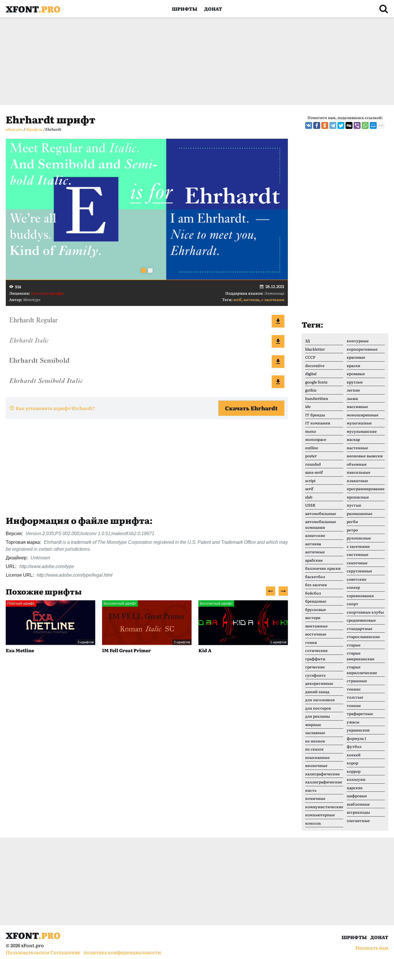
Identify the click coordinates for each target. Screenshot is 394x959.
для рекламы (317, 716)
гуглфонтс (315, 675)
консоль (313, 823)
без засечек (316, 584)
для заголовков (320, 699)
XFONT (33, 8)
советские (356, 579)
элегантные (358, 820)
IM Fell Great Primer (43, 650)
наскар (353, 439)
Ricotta (220, 650)
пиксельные (358, 472)
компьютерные (320, 814)
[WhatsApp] (365, 125)
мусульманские (362, 431)
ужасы (353, 722)
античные (315, 551)
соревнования (360, 595)
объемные (357, 464)
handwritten (316, 398)
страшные (357, 680)
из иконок (315, 741)
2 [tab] (150, 270)
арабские (314, 560)
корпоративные (362, 349)
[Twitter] (340, 125)
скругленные (359, 570)
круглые (355, 382)
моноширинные (362, 415)
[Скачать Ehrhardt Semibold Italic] (278, 381)
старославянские (363, 636)
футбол (354, 746)
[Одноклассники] (324, 125)
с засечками (272, 299)
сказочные (357, 562)
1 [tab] (143, 270)
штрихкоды (358, 812)
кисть (310, 790)
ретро (352, 530)
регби (352, 521)
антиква (251, 299)
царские (355, 787)
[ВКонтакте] (308, 125)
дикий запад (317, 691)
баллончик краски (323, 568)
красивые (356, 357)
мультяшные (359, 423)
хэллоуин (356, 779)
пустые (354, 505)
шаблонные (358, 804)
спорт (352, 603)
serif (237, 299)
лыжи (352, 398)
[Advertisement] (179, 61)
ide (308, 406)
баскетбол (315, 576)
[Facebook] (316, 125)
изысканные (317, 757)
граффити (315, 658)
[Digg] (349, 125)
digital (310, 373)
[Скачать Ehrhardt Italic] (278, 341)
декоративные (319, 683)
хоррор (354, 771)
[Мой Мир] (373, 125)
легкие (353, 390)
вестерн (312, 617)
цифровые (357, 795)
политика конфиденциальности (122, 952)
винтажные (316, 626)
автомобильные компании (320, 524)
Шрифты (184, 8)
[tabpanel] (147, 209)
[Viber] (357, 125)
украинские (358, 730)
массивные (357, 406)
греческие (315, 667)
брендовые (315, 601)
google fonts (316, 382)
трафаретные (360, 713)
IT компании (317, 423)
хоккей (354, 754)
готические (316, 650)
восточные (315, 634)
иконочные (316, 765)
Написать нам (371, 947)
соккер (353, 587)
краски (353, 365)
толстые (355, 697)
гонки (311, 642)
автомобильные (320, 513)
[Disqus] (147, 746)
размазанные (359, 513)
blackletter (315, 349)
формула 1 (356, 738)
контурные (358, 340)
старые (354, 645)
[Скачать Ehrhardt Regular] (278, 321)
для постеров (318, 708)
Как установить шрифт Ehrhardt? (55, 408)
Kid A (121, 650)
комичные (315, 798)
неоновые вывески (365, 455)
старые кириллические (362, 669)
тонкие (354, 705)
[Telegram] (332, 125)
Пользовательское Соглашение (43, 952)
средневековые (361, 620)
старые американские (360, 655)
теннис (354, 689)
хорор (352, 763)
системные (357, 554)
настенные (357, 447)
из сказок (314, 749)
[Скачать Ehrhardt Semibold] (278, 361)
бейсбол (313, 593)
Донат (213, 8)
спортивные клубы (365, 612)
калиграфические (322, 773)
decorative (314, 365)
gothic (311, 390)
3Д (307, 340)
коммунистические (324, 806)
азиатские (315, 535)
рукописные (359, 538)
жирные (313, 724)
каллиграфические (323, 782)
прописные (358, 497)
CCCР (310, 357)
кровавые (356, 373)
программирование (365, 488)
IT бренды (315, 415)
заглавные (315, 732)
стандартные (359, 628)
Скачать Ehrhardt (251, 408)
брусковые (315, 609)
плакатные (357, 480)
